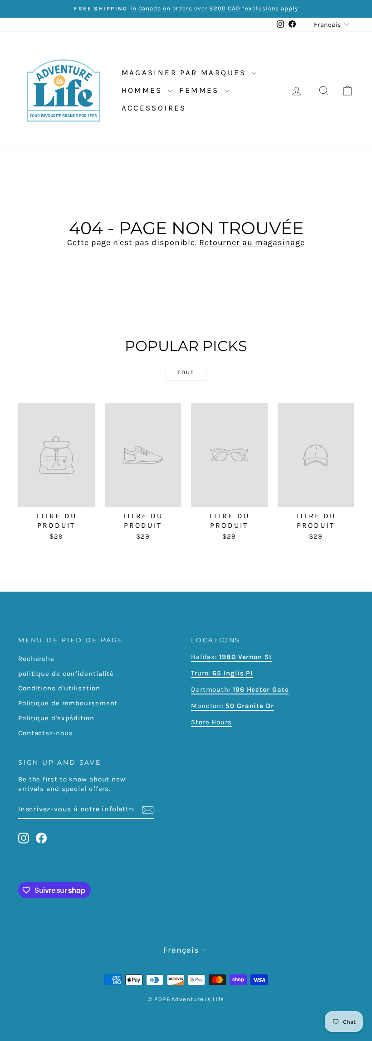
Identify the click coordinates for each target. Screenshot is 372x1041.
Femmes (200, 90)
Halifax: (205, 657)
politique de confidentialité (66, 674)
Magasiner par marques (186, 72)
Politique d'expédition (56, 718)
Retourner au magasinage (252, 242)
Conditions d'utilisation (59, 688)
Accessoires (154, 107)
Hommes (144, 90)
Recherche (36, 659)
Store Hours (211, 722)
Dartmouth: (240, 689)
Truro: (222, 673)
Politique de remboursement (67, 703)
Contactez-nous (45, 733)
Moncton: (232, 706)
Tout (186, 372)
